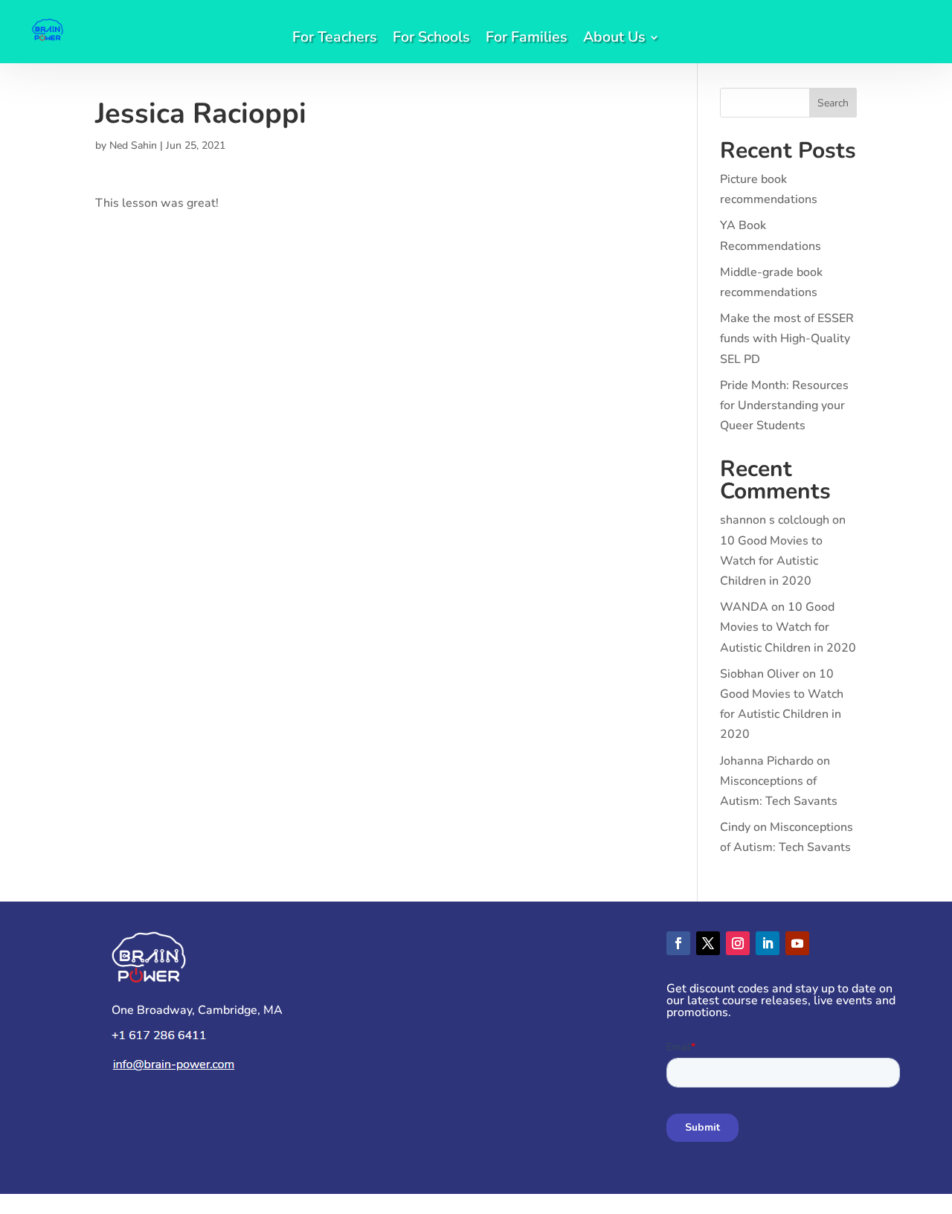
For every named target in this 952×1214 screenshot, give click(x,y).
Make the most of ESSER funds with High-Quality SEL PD (787, 338)
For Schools (431, 39)
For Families (526, 39)
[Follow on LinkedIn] (767, 943)
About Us (614, 39)
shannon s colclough (774, 520)
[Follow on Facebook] (678, 943)
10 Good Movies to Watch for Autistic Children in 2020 (771, 561)
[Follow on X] (708, 943)
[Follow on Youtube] (797, 943)
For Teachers (334, 39)
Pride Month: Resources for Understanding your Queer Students (784, 405)
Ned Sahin (133, 145)
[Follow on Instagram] (738, 943)
